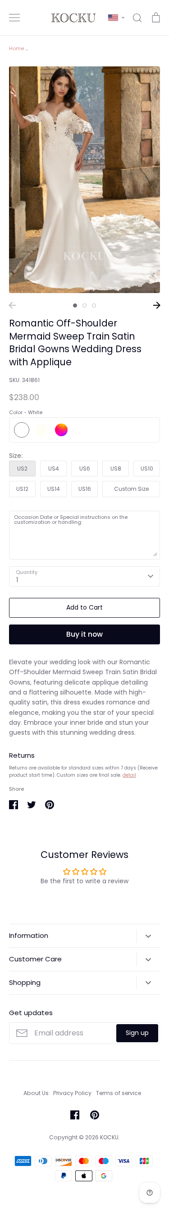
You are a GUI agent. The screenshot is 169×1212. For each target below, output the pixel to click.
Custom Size (131, 489)
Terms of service (118, 1093)
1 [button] (75, 305)
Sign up (137, 1032)
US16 (84, 489)
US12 (22, 489)
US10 (147, 468)
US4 (53, 468)
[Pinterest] (95, 1115)
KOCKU (109, 1137)
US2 (22, 468)
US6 (84, 468)
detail (129, 775)
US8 (115, 468)
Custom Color (61, 430)
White (21, 430)
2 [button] (84, 305)
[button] (116, 17)
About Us (36, 1093)
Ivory (41, 430)
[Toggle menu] (14, 17)
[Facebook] (75, 1115)
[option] (84, 180)
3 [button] (94, 305)
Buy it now (84, 634)
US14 (53, 489)
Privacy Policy (72, 1093)
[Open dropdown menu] (148, 936)
